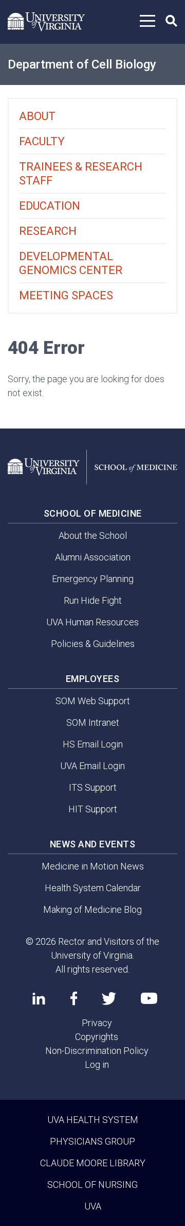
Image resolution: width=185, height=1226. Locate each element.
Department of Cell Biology (82, 64)
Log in (97, 1064)
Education (49, 205)
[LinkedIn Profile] (39, 998)
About (37, 116)
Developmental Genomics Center (70, 263)
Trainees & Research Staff (80, 173)
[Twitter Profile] (109, 998)
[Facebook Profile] (73, 998)
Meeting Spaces (66, 295)
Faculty (42, 141)
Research (48, 231)
